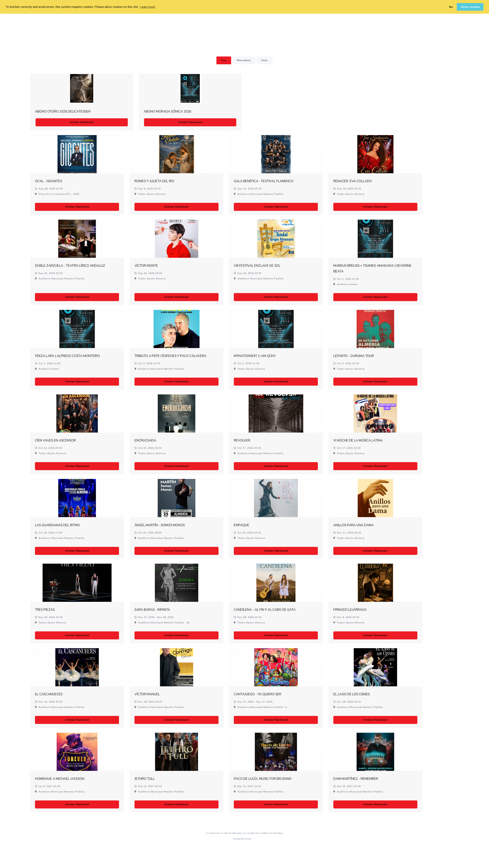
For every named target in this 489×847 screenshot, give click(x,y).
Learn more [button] (147, 7)
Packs (264, 60)
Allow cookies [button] (470, 7)
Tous (223, 60)
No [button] (451, 7)
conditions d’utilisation (271, 833)
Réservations (244, 60)
